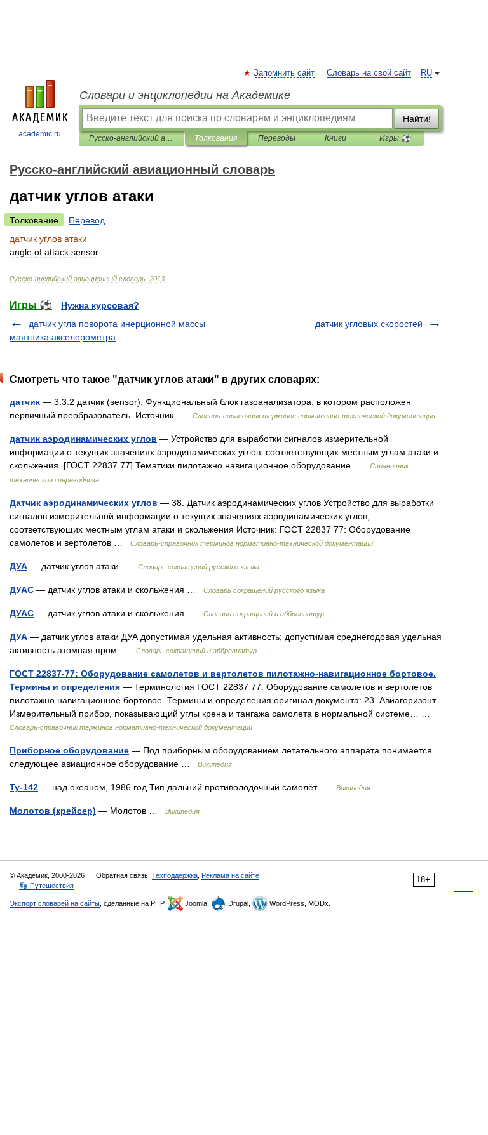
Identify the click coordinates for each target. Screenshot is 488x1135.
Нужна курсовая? (100, 305)
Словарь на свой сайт (369, 73)
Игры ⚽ (394, 138)
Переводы (276, 138)
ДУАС (22, 590)
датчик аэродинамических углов (83, 439)
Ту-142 (24, 787)
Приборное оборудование (69, 750)
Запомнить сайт (285, 73)
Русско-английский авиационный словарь (132, 138)
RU (426, 73)
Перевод (87, 220)
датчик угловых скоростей (369, 324)
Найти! (417, 119)
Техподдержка (175, 875)
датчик (25, 402)
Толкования (215, 138)
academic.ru (39, 133)
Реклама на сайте (230, 875)
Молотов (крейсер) (53, 811)
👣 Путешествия (46, 885)
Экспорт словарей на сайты (55, 903)
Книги (335, 138)
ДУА (18, 566)
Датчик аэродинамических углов (84, 503)
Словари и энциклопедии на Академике (184, 95)
